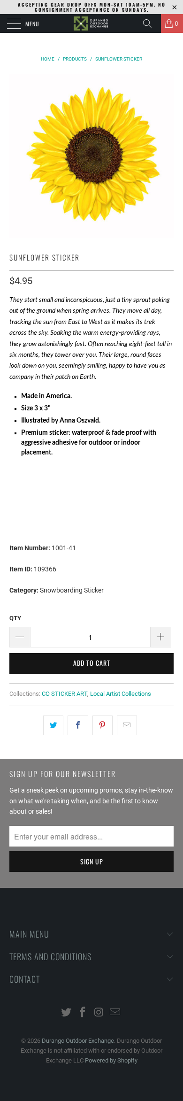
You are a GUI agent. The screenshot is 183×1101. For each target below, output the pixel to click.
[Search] (150, 23)
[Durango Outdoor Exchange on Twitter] (67, 1013)
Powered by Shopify (111, 1060)
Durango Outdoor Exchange (78, 1040)
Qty (15, 618)
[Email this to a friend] (127, 725)
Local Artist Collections (120, 693)
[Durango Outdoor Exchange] (91, 23)
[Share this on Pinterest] (102, 725)
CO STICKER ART (64, 693)
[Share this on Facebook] (78, 725)
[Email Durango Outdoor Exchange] (115, 1013)
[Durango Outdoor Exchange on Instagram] (99, 1013)
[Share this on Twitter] (53, 725)
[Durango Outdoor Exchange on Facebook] (83, 1013)
